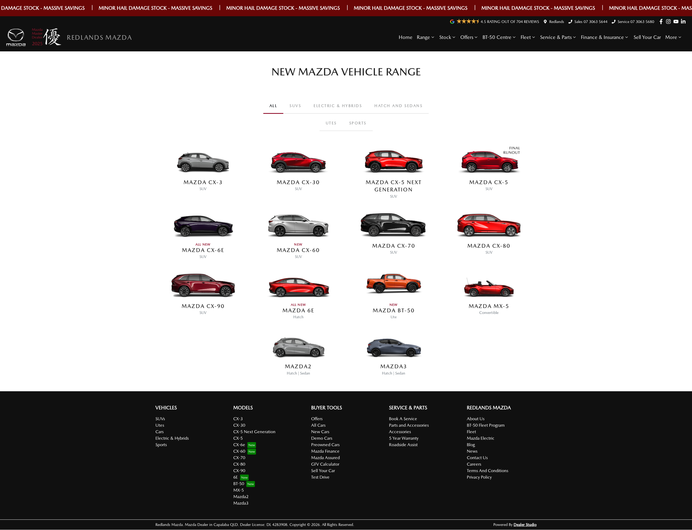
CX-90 (239, 470)
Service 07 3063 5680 (636, 21)
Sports (161, 444)
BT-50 (238, 483)
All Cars (318, 425)
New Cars (320, 431)
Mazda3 (240, 503)
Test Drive (320, 477)
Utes (159, 425)
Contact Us (477, 457)
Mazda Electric (480, 438)
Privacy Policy (479, 477)
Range (423, 37)
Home (405, 37)
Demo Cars (321, 438)
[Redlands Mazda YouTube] (677, 21)
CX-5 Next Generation (254, 431)
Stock (445, 37)
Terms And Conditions (487, 470)
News (472, 451)
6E (235, 477)
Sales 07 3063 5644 (590, 21)
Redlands (556, 21)
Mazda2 (240, 496)
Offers (466, 37)
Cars (159, 431)
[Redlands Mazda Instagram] (669, 21)
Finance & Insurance (602, 37)
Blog (471, 444)
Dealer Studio (525, 524)
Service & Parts (556, 37)
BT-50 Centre (497, 37)
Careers (474, 464)
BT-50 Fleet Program (486, 425)
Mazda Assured (325, 457)
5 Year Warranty (403, 438)
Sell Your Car (647, 37)
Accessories (400, 431)
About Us (475, 418)
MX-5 (238, 490)
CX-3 (238, 418)
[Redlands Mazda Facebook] (662, 21)
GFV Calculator (325, 464)
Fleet (526, 37)
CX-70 (239, 457)
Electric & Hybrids (172, 438)
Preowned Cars (325, 444)
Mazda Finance (325, 451)
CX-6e (239, 444)
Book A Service (403, 418)
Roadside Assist (403, 444)
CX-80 (239, 464)
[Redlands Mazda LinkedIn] (684, 21)
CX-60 (239, 451)
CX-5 (238, 438)
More (671, 37)
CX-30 (239, 425)
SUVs (160, 418)
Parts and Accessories (409, 425)
